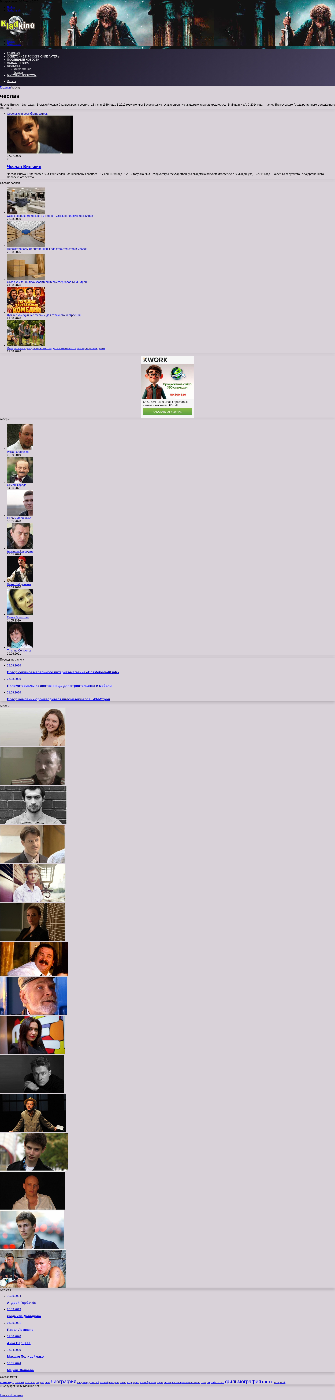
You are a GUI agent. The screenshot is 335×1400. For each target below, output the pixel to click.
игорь (129, 1382)
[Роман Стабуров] (20, 448)
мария (160, 1382)
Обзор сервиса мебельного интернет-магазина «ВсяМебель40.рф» (50, 215)
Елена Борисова (18, 617)
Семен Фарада (16, 485)
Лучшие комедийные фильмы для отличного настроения (44, 315)
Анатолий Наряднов (20, 551)
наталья (176, 1382)
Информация (22, 69)
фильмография (243, 1381)
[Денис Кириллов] (33, 1286)
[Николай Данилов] (32, 784)
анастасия (30, 1382)
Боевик (18, 72)
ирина (136, 1382)
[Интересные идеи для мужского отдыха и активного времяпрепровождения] (26, 345)
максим (152, 1383)
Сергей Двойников (19, 518)
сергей (211, 1382)
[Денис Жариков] (34, 1169)
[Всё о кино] (17, 35)
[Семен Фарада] (20, 481)
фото (268, 1381)
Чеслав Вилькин (24, 166)
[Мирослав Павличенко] (32, 862)
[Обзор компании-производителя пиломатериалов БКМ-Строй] (26, 278)
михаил (168, 1382)
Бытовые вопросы (21, 75)
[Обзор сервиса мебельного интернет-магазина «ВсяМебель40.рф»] (26, 212)
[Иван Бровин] (33, 823)
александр (7, 1382)
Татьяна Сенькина (19, 650)
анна (47, 1382)
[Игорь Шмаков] (32, 1247)
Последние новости (23, 59)
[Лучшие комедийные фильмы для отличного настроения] (26, 311)
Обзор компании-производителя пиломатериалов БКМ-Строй (47, 282)
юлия (277, 1382)
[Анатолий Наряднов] (20, 548)
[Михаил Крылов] (33, 1131)
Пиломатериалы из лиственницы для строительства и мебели (47, 248)
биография (63, 1381)
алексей (19, 1382)
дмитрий (94, 1382)
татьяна (220, 1382)
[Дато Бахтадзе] (34, 974)
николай (185, 1383)
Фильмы (13, 65)
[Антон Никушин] (32, 1208)
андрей (40, 1382)
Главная (5, 87)
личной (144, 1382)
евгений (104, 1382)
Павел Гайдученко (19, 584)
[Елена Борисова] (20, 614)
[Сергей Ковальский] (33, 1013)
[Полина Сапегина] (32, 744)
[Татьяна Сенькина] (20, 647)
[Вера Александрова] (32, 940)
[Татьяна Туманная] (32, 1053)
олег (191, 1382)
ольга (197, 1382)
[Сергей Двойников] (20, 514)
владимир (82, 1382)
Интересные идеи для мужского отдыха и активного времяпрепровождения (56, 348)
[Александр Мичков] (32, 901)
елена (123, 1382)
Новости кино (18, 62)
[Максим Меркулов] (32, 1092)
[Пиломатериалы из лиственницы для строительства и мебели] (26, 245)
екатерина (114, 1382)
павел (203, 1383)
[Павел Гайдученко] (20, 581)
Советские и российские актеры (33, 56)
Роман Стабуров (18, 451)
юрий (282, 1382)
